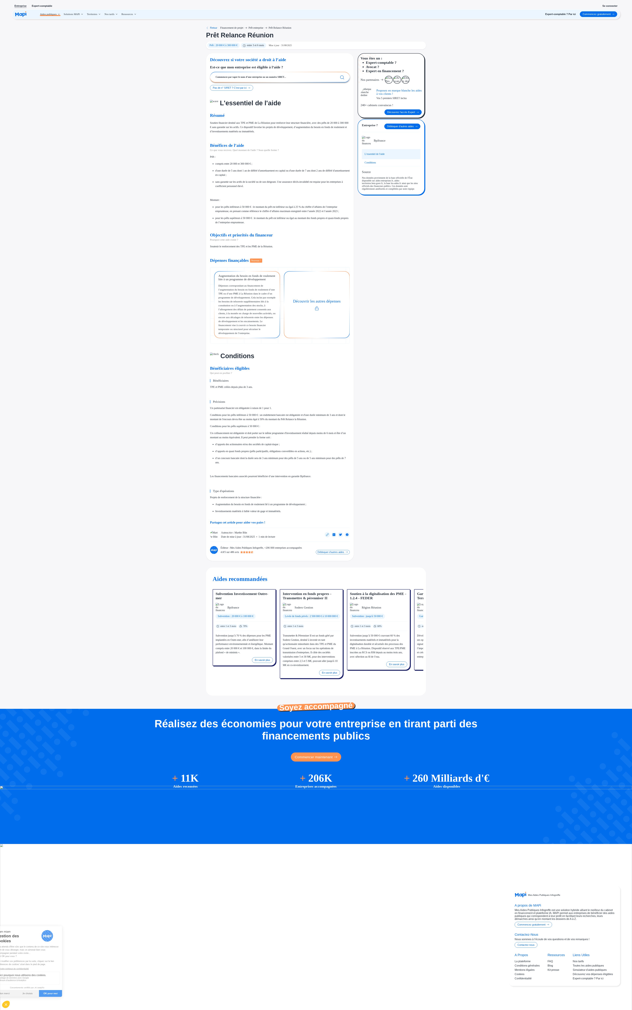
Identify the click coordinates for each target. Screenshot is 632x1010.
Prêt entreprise (256, 27)
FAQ (550, 961)
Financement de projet (231, 27)
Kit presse (553, 969)
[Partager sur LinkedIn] (334, 534)
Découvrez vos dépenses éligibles (593, 974)
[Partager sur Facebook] (347, 534)
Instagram (594, 996)
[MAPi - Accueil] (21, 14)
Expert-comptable (42, 5)
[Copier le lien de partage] (327, 534)
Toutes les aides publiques (588, 965)
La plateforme (523, 961)
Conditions (370, 162)
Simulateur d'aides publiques (590, 969)
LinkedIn (607, 996)
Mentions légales (525, 969)
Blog (550, 965)
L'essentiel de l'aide (375, 154)
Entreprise (20, 5)
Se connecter (610, 5)
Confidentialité (523, 978)
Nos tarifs (578, 961)
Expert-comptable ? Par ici (588, 978)
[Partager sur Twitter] (340, 534)
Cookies (519, 974)
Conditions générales (527, 965)
